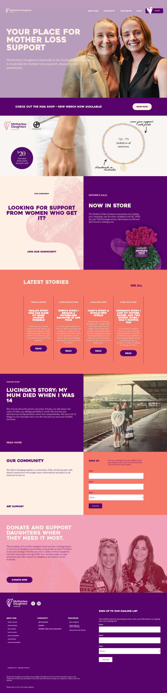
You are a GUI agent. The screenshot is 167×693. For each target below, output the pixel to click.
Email (91, 482)
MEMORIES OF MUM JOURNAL (74, 626)
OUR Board (12, 639)
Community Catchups (109, 20)
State (91, 492)
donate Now (19, 580)
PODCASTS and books (77, 630)
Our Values (12, 632)
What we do (12, 622)
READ (38, 348)
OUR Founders (13, 635)
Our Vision (12, 629)
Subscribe (95, 506)
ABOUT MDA (93, 11)
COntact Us (12, 668)
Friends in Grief (109, 34)
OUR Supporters (14, 642)
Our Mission (12, 625)
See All (136, 285)
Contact (93, 20)
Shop (139, 11)
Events (109, 24)
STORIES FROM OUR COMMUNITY (110, 28)
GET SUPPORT (110, 15)
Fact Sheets (74, 622)
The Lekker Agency (27, 687)
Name (91, 471)
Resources (126, 11)
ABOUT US (93, 15)
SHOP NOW (142, 107)
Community (109, 11)
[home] (19, 10)
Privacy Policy (23, 668)
